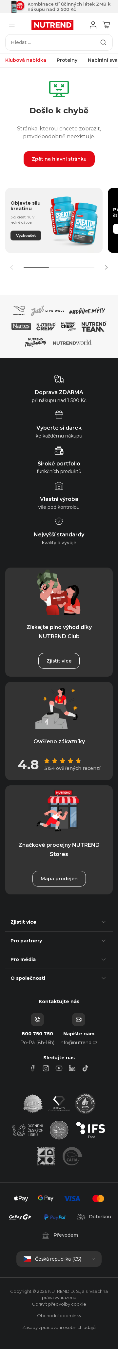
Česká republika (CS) (58, 1259)
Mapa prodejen (59, 879)
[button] (106, 267)
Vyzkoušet (26, 235)
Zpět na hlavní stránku (59, 159)
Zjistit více (59, 661)
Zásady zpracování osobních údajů (59, 1327)
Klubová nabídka (25, 60)
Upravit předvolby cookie (59, 1304)
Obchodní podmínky (59, 1315)
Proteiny (67, 60)
